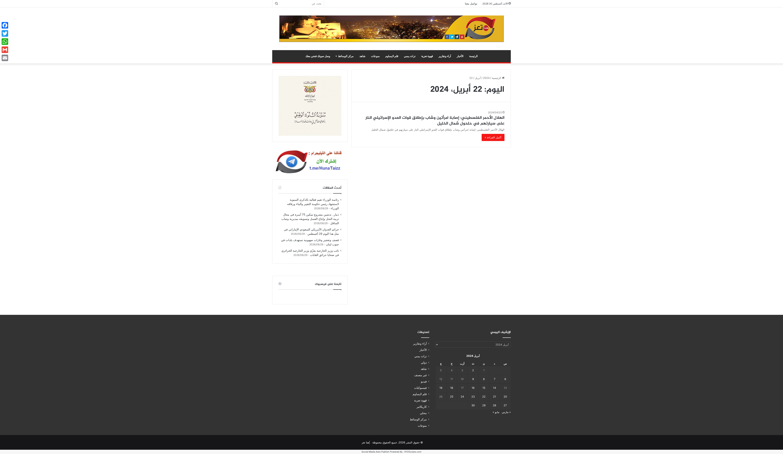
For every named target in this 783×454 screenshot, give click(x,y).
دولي (424, 362)
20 (505, 396)
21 (494, 396)
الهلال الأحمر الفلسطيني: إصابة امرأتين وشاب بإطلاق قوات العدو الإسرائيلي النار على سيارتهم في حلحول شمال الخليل (434, 121)
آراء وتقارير (445, 56)
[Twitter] (5, 33)
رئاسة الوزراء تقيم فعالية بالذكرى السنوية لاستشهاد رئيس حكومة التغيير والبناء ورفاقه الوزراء (313, 204)
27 (505, 405)
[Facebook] (5, 25)
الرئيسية (497, 77)
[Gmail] (5, 50)
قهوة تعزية (427, 56)
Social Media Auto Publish (375, 451)
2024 (486, 77)
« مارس (506, 412)
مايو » (496, 412)
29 (484, 405)
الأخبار (460, 56)
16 (473, 387)
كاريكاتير (422, 406)
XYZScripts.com (412, 451)
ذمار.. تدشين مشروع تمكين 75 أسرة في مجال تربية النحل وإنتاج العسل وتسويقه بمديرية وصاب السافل (310, 219)
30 (473, 405)
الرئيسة (473, 56)
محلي (423, 413)
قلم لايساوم (391, 56)
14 (494, 387)
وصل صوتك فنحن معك (317, 56)
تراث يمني (410, 56)
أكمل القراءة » (493, 137)
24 (462, 396)
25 (451, 396)
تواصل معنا (471, 3)
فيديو (424, 381)
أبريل (478, 77)
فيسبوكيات (420, 387)
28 (494, 405)
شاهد (362, 56)
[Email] (5, 58)
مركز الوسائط (346, 56)
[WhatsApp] (5, 41)
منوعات (375, 56)
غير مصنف (420, 375)
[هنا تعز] (391, 28)
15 (483, 387)
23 (473, 396)
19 (440, 387)
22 (484, 396)
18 (451, 387)
